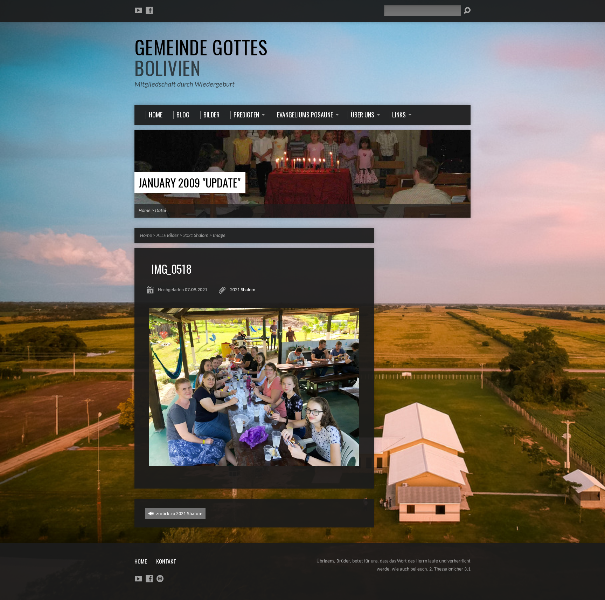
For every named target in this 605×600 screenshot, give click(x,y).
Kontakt (166, 561)
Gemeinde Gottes (200, 57)
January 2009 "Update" (190, 182)
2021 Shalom (195, 235)
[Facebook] (149, 10)
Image (219, 235)
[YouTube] (138, 10)
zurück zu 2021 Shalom (178, 513)
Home (145, 210)
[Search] (467, 10)
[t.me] (160, 578)
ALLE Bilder (168, 235)
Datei (160, 210)
